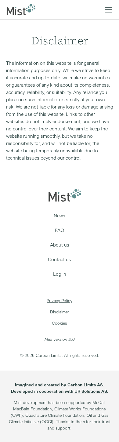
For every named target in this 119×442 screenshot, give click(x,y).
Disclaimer (59, 311)
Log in (59, 274)
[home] (21, 10)
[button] (107, 9)
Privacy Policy (59, 300)
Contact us (59, 259)
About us (59, 245)
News (59, 215)
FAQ (59, 230)
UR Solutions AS (90, 391)
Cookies (59, 323)
